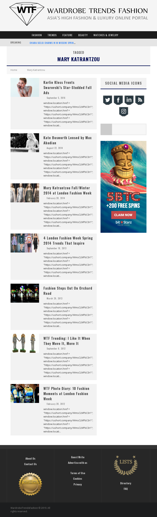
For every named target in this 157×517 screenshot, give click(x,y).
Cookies (77, 478)
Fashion (37, 35)
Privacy (78, 484)
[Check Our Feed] (139, 104)
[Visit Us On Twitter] (107, 104)
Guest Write (77, 457)
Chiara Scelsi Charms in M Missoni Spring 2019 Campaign (61, 42)
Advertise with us (77, 463)
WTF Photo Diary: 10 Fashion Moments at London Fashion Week (66, 393)
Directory (125, 483)
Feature (67, 35)
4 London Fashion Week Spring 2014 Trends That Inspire (68, 240)
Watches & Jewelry (105, 35)
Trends (52, 35)
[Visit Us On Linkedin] (128, 104)
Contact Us (30, 464)
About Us (30, 458)
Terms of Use (77, 473)
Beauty (83, 35)
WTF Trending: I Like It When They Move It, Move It (66, 341)
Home (14, 70)
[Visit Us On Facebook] (118, 104)
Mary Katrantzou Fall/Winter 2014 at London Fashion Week (67, 190)
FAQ (126, 489)
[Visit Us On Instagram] (123, 116)
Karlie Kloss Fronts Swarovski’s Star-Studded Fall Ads (67, 87)
